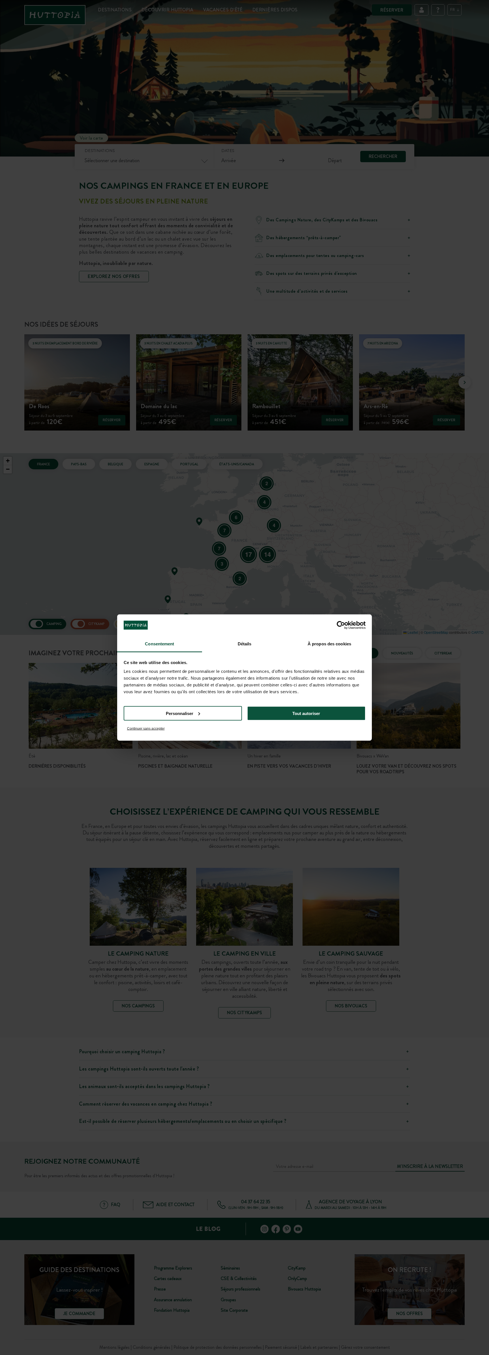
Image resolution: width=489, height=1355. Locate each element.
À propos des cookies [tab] (329, 643)
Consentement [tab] (159, 643)
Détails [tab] (245, 643)
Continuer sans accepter (146, 729)
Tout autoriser (306, 713)
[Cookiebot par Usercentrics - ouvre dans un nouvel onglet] (341, 625)
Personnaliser (179, 713)
